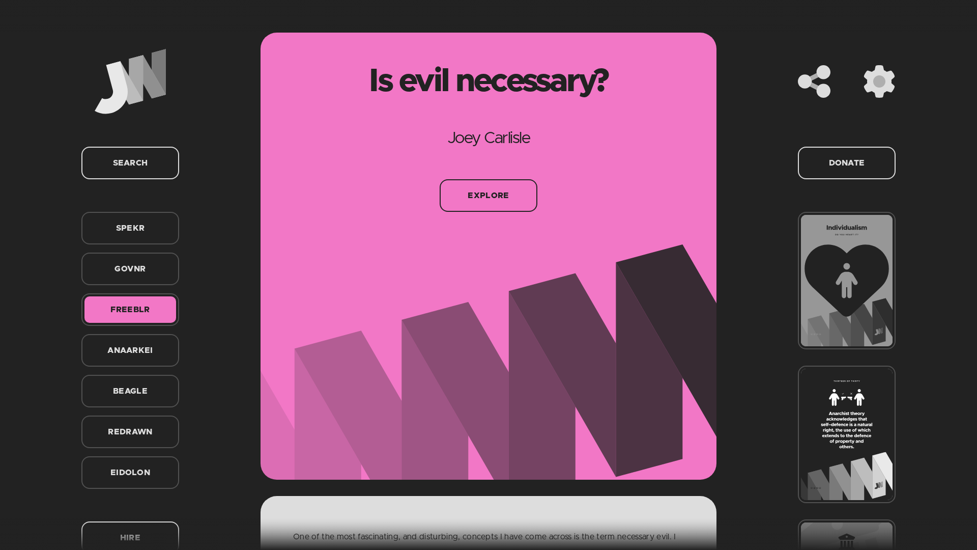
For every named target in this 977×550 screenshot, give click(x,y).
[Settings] (879, 81)
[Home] (130, 81)
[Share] (814, 81)
